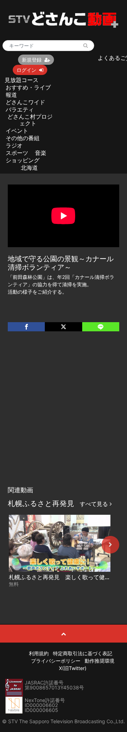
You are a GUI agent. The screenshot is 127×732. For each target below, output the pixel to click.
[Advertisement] (63, 415)
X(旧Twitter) (72, 668)
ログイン (26, 70)
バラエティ (20, 109)
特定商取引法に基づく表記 (82, 653)
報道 (11, 94)
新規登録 (32, 60)
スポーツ (17, 152)
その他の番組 (23, 138)
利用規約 (39, 653)
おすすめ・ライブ (28, 87)
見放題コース (21, 79)
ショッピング (23, 160)
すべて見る (95, 504)
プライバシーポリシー (55, 661)
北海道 (29, 167)
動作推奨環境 (99, 661)
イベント (17, 130)
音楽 (40, 152)
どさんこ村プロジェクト (30, 120)
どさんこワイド (25, 102)
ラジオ (14, 145)
